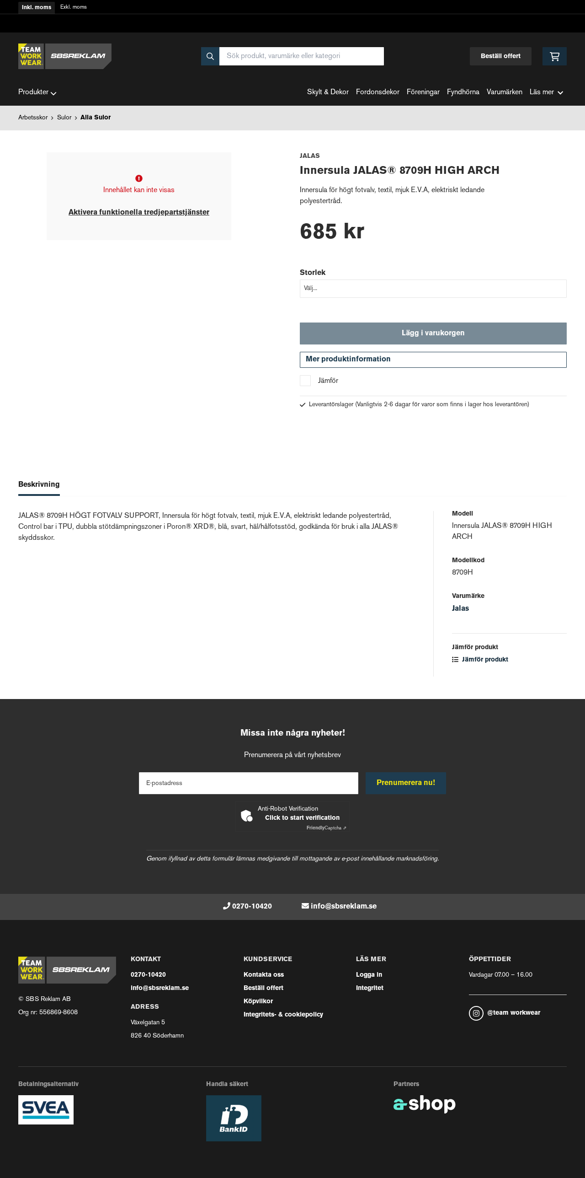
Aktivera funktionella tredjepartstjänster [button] (139, 213)
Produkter (33, 92)
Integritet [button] (369, 988)
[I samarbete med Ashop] (425, 1104)
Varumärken (504, 92)
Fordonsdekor (377, 92)
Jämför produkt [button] (484, 660)
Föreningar (423, 92)
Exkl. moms (73, 7)
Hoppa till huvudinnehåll (288, 12)
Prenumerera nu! (406, 783)
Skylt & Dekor (328, 92)
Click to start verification (302, 818)
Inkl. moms (36, 7)
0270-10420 (252, 907)
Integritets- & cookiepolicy (283, 1015)
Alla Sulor (95, 118)
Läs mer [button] (542, 92)
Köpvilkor (258, 1002)
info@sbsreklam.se (344, 907)
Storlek (312, 273)
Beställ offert (501, 56)
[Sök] (210, 56)
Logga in (369, 975)
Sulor (64, 118)
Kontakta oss (264, 975)
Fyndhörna (463, 92)
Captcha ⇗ (326, 828)
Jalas (460, 609)
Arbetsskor (33, 118)
